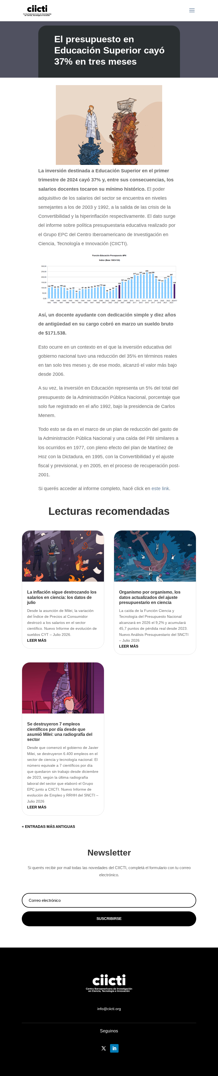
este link (160, 488)
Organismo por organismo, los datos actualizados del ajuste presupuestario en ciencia (150, 597)
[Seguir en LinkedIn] (114, 1048)
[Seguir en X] (103, 1048)
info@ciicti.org (109, 1009)
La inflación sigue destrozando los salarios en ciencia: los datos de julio (62, 597)
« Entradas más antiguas (48, 826)
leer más (36, 640)
